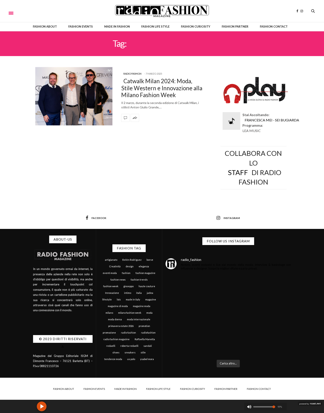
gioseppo (128, 286)
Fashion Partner (235, 26)
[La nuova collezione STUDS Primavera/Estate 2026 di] (260, 338)
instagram (231, 218)
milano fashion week (129, 312)
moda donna (115, 319)
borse (150, 259)
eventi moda (110, 273)
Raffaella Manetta (145, 339)
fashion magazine (145, 273)
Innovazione (112, 292)
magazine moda (141, 306)
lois (119, 299)
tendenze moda (113, 359)
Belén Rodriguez (132, 259)
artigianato (111, 259)
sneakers (130, 352)
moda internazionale (138, 319)
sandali (147, 345)
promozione (109, 332)
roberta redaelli (129, 345)
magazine (150, 299)
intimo (127, 292)
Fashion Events (80, 26)
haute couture (147, 286)
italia (139, 292)
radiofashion (148, 332)
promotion (144, 325)
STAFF (238, 172)
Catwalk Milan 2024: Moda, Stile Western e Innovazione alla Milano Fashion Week (161, 87)
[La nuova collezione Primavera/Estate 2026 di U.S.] (196, 338)
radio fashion (128, 332)
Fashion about (45, 26)
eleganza (144, 266)
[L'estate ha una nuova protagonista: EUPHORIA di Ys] (260, 299)
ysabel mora (147, 359)
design (130, 266)
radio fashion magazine (116, 339)
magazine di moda (118, 306)
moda (149, 312)
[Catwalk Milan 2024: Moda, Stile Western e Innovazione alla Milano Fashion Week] (74, 96)
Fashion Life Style (155, 26)
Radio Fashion (132, 73)
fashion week (110, 286)
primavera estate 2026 (121, 325)
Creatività (115, 266)
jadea (150, 292)
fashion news (118, 279)
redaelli (110, 345)
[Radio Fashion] (162, 11)
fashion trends (139, 279)
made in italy (133, 299)
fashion (126, 273)
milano (109, 312)
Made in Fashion (117, 26)
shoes (115, 352)
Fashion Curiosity (195, 26)
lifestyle (107, 299)
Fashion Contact (274, 26)
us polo (131, 359)
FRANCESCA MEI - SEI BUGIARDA (272, 120)
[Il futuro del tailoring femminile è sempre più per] (196, 299)
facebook (98, 218)
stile (143, 352)
